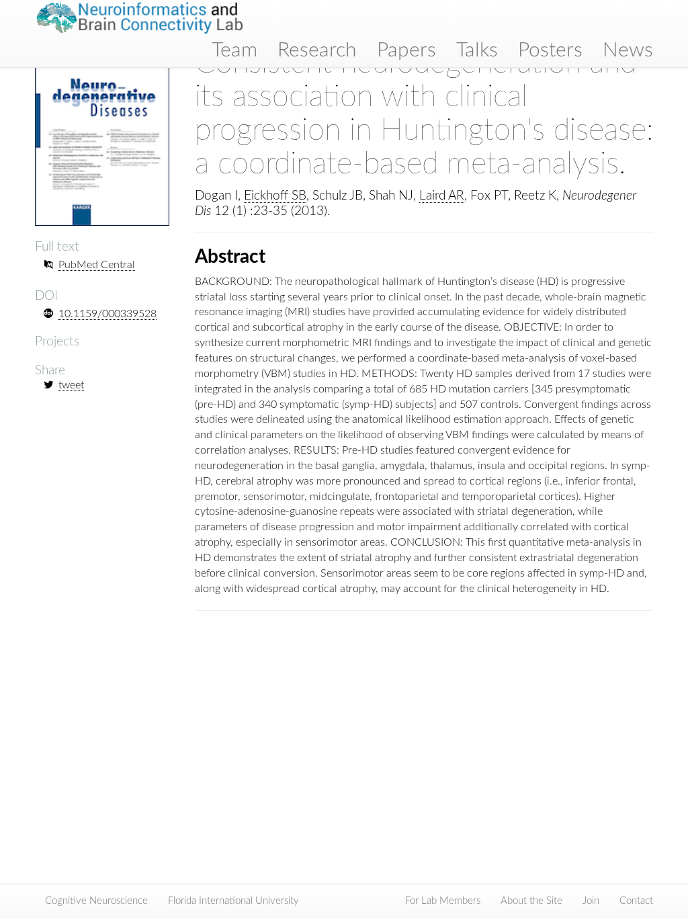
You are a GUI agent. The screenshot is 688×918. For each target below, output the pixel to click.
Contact (636, 901)
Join (591, 901)
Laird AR (441, 196)
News (628, 50)
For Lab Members (442, 901)
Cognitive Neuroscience (96, 901)
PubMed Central (96, 264)
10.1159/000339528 (107, 313)
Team (234, 50)
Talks (477, 50)
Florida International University (233, 901)
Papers (406, 50)
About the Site (531, 901)
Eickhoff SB (275, 196)
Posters (550, 50)
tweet (71, 385)
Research (317, 50)
